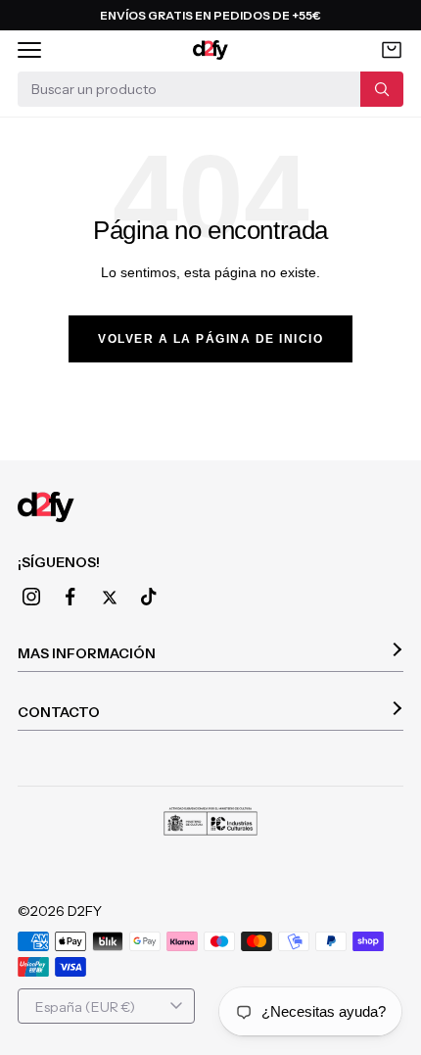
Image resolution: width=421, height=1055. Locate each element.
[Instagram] (31, 596)
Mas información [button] (87, 653)
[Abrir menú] (29, 50)
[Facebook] (70, 596)
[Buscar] (381, 89)
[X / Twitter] (109, 597)
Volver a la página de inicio (210, 339)
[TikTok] (149, 596)
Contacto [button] (59, 712)
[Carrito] (391, 50)
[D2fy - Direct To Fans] (211, 50)
